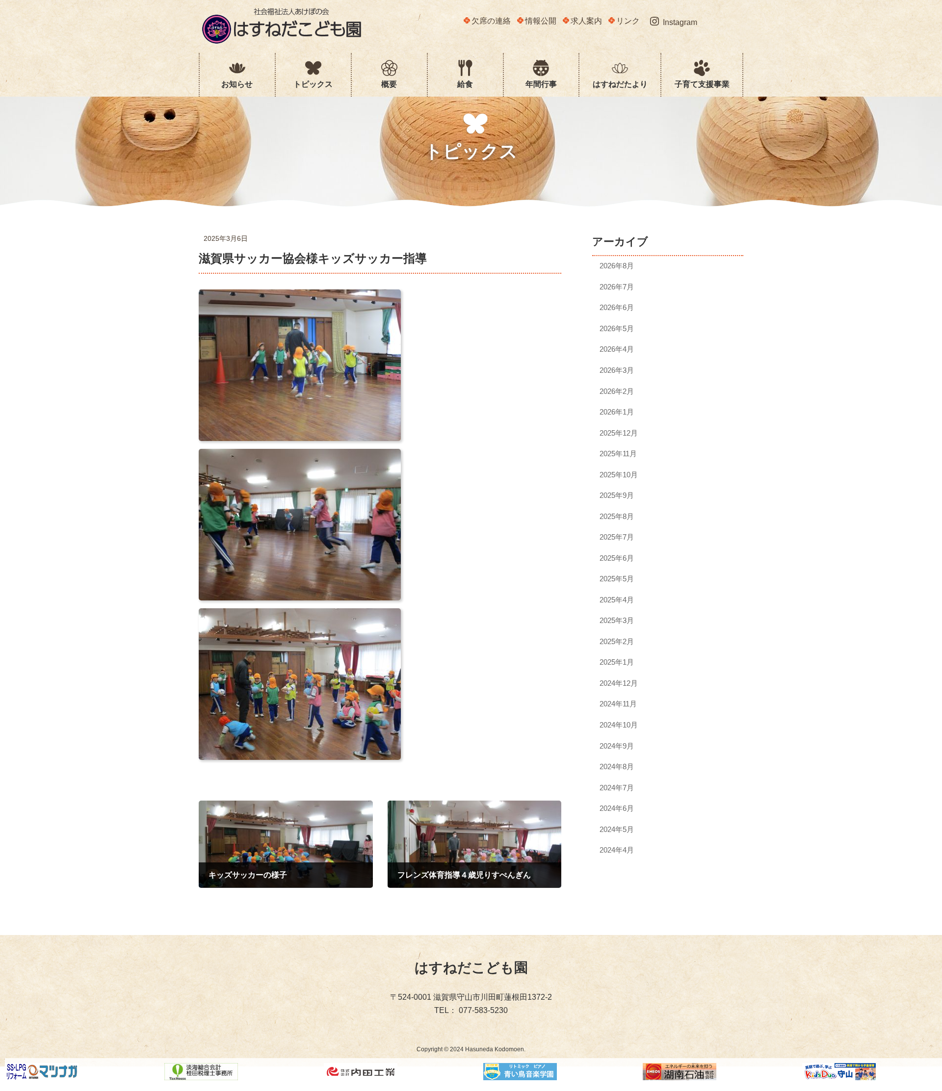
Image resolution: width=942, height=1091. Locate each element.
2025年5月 (617, 578)
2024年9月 (617, 745)
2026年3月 (617, 370)
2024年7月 (617, 787)
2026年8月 (617, 265)
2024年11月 (618, 704)
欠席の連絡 (491, 21)
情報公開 (540, 21)
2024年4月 (617, 850)
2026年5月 (617, 328)
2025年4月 (617, 600)
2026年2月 (617, 391)
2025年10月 (619, 474)
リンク (628, 21)
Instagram (680, 22)
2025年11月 (618, 453)
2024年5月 (617, 829)
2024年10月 (619, 725)
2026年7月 (617, 287)
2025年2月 (617, 641)
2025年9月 (617, 495)
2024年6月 (617, 808)
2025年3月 (617, 620)
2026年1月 (617, 412)
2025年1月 (617, 662)
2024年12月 (619, 683)
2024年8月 (617, 766)
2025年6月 (617, 558)
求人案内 (586, 21)
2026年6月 (617, 307)
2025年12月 (619, 433)
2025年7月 (617, 537)
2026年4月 (617, 349)
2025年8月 (617, 516)
